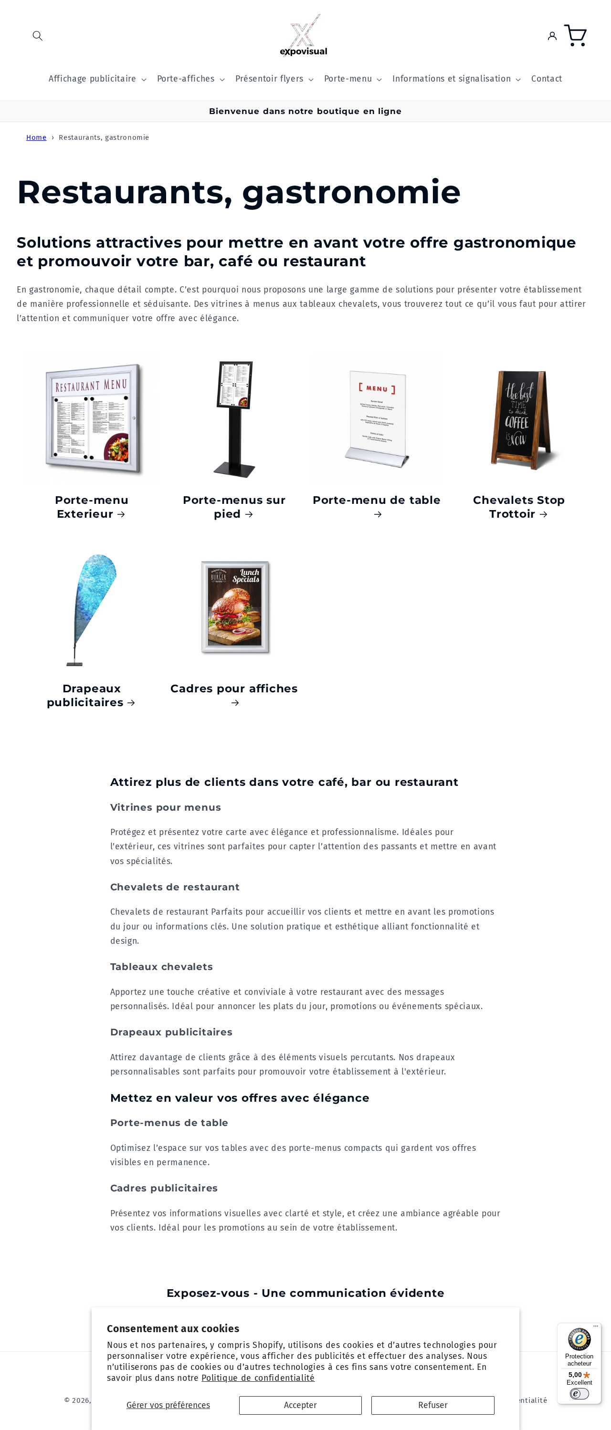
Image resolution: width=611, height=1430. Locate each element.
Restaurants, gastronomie (104, 137)
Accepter (300, 1405)
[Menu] (595, 1328)
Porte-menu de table (377, 500)
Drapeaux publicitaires (85, 695)
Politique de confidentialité (258, 1378)
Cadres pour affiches (234, 688)
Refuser (433, 1405)
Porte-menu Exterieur (92, 507)
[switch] (579, 1393)
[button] (37, 35)
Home (36, 137)
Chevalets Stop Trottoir (519, 507)
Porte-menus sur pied (234, 507)
